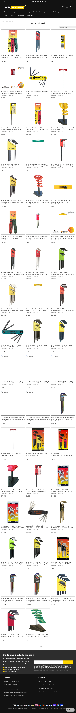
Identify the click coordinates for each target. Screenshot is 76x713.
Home (3, 21)
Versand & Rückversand (11, 681)
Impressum (7, 687)
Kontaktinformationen (10, 684)
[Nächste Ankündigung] (71, 1)
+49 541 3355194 (47, 688)
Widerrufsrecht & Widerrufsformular (15, 692)
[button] (10, 12)
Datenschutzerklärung (11, 689)
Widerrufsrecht (32, 708)
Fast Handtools (14, 708)
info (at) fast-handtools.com (51, 692)
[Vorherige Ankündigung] (4, 1)
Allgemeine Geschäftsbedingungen (14, 695)
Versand (56, 708)
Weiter (40, 646)
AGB (51, 708)
